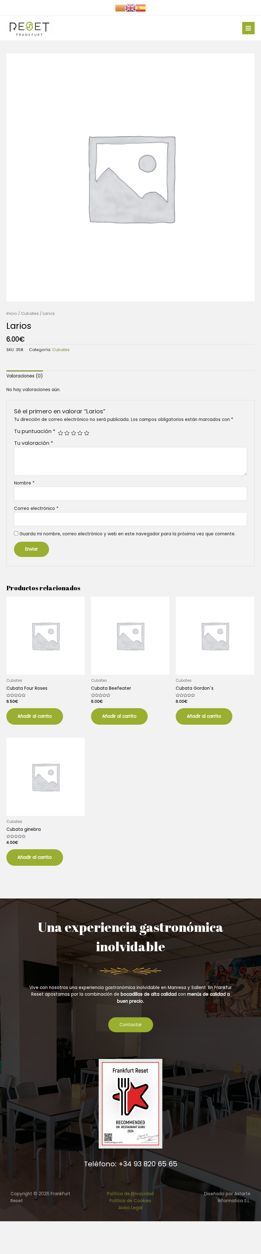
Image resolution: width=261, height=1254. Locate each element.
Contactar (130, 1025)
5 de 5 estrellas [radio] (86, 433)
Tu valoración (33, 443)
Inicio (11, 313)
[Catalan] (120, 7)
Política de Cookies (130, 1201)
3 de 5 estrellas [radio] (73, 433)
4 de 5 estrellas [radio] (79, 433)
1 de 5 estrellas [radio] (60, 433)
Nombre (24, 483)
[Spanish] (141, 7)
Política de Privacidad (130, 1194)
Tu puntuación (34, 431)
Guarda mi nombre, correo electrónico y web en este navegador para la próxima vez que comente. (127, 534)
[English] (130, 7)
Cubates (30, 313)
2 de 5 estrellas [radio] (66, 433)
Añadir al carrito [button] (35, 716)
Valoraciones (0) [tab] (24, 376)
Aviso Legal (130, 1208)
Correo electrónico (36, 508)
